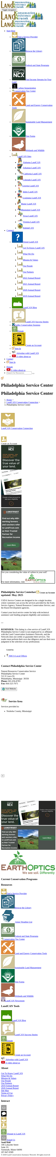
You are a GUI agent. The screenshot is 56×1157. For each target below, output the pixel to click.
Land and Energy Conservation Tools (31, 953)
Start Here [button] (11, 31)
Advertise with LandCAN (27, 353)
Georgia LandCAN (30, 186)
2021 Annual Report (31, 284)
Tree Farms (30, 136)
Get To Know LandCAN (34, 248)
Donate (20, 331)
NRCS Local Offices (17, 656)
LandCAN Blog (30, 307)
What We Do (28, 254)
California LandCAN (32, 174)
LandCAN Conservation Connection (22, 402)
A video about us (23, 356)
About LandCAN (30, 242)
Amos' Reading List (23, 922)
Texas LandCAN (30, 216)
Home (9, 400)
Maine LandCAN (28, 204)
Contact (10, 359)
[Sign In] (2, 378)
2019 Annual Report (31, 296)
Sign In (18, 348)
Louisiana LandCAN (32, 198)
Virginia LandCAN (31, 222)
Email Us (11, 1140)
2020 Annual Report (31, 290)
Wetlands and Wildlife (35, 150)
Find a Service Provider (27, 37)
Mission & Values (30, 260)
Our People (28, 266)
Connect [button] (10, 230)
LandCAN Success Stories (37, 322)
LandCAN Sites (24, 156)
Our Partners (28, 272)
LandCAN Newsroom (14, 1001)
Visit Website (10, 689)
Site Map (5, 1090)
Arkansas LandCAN (32, 168)
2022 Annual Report (31, 278)
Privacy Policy (7, 1095)
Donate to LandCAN (16, 1134)
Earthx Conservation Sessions (27, 325)
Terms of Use (7, 1093)
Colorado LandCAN (32, 180)
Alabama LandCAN (31, 162)
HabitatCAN (28, 228)
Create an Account (33, 345)
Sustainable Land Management (39, 122)
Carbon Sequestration (26, 88)
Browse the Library (34, 51)
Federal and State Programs (37, 65)
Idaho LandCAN (30, 192)
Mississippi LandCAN (30, 210)
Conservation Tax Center (25, 91)
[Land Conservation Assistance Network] (22, 19)
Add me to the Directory (17, 1122)
